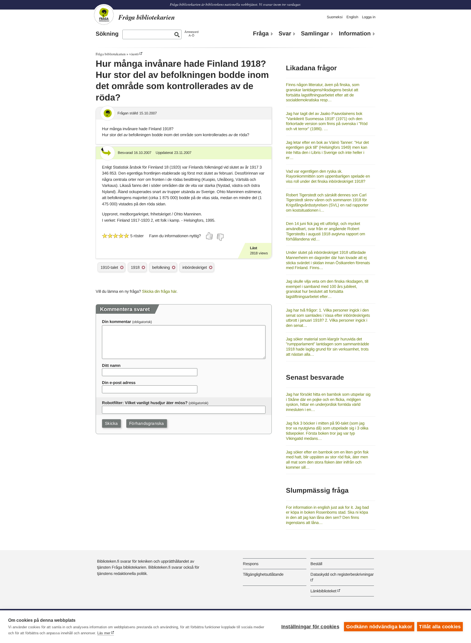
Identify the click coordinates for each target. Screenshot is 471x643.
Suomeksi (335, 17)
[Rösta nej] (220, 237)
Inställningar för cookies (310, 626)
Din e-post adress (118, 382)
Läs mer (103, 633)
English (352, 17)
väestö (134, 53)
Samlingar (315, 33)
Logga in (368, 17)
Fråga (261, 33)
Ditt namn (111, 365)
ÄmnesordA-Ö (191, 33)
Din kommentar (116, 321)
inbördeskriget (194, 267)
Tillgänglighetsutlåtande (263, 574)
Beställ (316, 563)
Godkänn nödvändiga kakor (379, 626)
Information (355, 33)
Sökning (107, 34)
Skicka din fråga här (159, 291)
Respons (250, 563)
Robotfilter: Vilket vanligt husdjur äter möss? (145, 402)
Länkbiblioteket (323, 591)
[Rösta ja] (209, 235)
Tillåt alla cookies (440, 626)
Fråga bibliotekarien (111, 53)
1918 (135, 267)
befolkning (161, 267)
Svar (285, 33)
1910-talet (109, 267)
